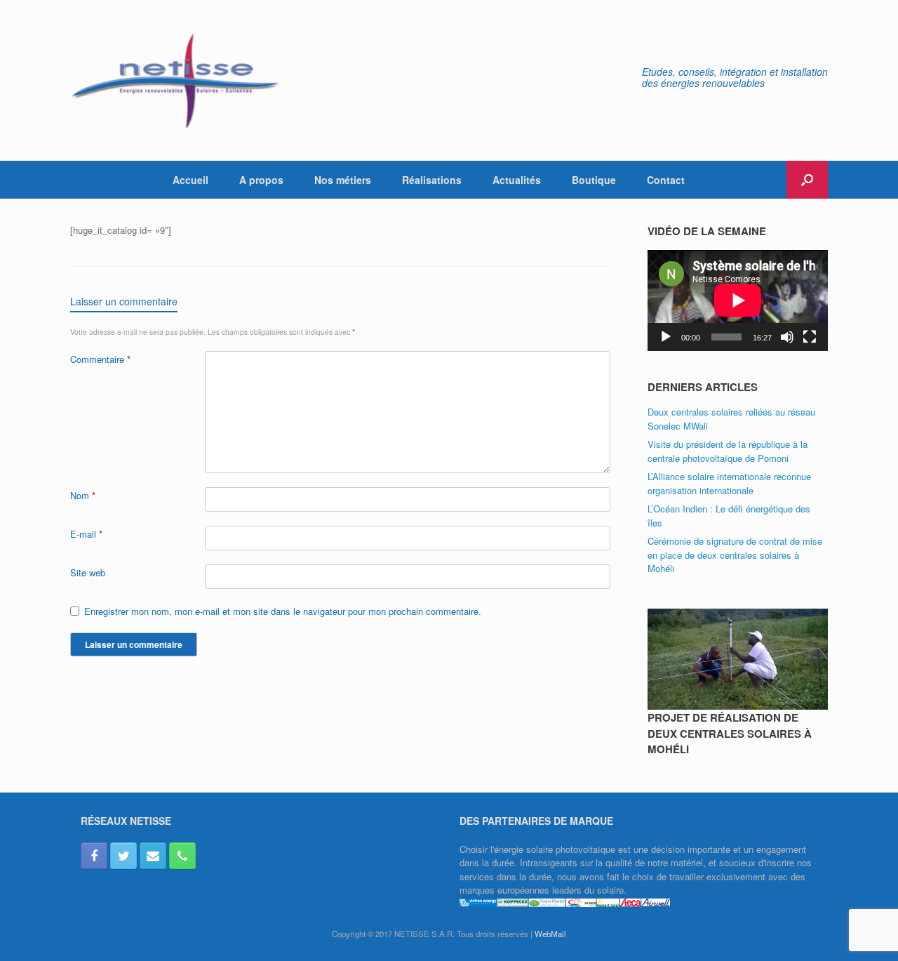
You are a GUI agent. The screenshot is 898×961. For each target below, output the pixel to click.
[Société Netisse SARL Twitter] (123, 855)
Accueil (190, 180)
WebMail (550, 933)
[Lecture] (666, 337)
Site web (87, 572)
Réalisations (432, 180)
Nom (82, 495)
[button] (807, 180)
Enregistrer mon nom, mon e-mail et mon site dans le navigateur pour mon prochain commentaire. (282, 611)
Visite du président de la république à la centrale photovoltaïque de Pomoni (727, 451)
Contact (666, 180)
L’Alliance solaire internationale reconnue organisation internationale (729, 483)
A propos (261, 180)
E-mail (86, 534)
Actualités (516, 180)
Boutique (594, 180)
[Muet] (787, 337)
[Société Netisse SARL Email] (153, 855)
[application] (738, 300)
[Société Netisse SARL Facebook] (94, 855)
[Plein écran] (810, 337)
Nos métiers (342, 180)
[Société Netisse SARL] (175, 80)
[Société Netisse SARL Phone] (182, 855)
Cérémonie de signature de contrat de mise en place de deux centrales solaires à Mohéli (735, 554)
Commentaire (100, 359)
